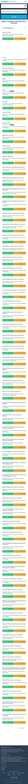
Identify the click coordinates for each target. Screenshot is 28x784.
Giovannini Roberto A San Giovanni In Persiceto (14, 624)
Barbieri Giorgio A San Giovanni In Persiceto (13, 487)
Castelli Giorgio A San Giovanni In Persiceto (13, 279)
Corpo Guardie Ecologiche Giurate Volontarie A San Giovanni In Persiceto (13, 567)
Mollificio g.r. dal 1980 (7, 135)
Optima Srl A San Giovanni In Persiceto (11, 691)
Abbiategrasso (14, 758)
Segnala (2, 770)
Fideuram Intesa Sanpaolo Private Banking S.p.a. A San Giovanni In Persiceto (14, 601)
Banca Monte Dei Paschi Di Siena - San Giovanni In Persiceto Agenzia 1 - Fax (14, 475)
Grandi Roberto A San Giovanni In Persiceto (13, 346)
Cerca (14, 17)
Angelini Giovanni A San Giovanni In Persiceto (13, 224)
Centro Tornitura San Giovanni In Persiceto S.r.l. (14, 290)
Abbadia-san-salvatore (17, 757)
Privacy (14, 774)
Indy (3, 89)
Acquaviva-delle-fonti (17, 759)
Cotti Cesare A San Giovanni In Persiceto (12, 578)
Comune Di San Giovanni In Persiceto (11, 555)
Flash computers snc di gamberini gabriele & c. (13, 167)
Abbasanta (22, 758)
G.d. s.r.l (4, 57)
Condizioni (9, 774)
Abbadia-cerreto (4, 757)
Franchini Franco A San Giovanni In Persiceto (13, 213)
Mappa (18, 38)
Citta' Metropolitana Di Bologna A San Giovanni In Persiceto (14, 543)
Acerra (18, 758)
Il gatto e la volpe (6, 32)
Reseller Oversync (20, 772)
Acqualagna (9, 761)
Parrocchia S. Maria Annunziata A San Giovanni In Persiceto (14, 715)
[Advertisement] (14, 48)
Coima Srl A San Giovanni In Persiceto (11, 301)
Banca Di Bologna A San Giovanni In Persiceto (13, 451)
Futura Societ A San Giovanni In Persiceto (12, 613)
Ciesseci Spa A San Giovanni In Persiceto (12, 532)
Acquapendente (4, 761)
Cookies (18, 774)
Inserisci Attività (4, 766)
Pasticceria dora (6, 123)
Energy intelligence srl (7, 156)
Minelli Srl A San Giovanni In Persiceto (11, 680)
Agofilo (4, 78)
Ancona (2, 759)
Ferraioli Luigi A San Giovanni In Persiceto (12, 589)
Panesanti (4, 101)
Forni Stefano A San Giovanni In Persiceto (12, 324)
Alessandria (7, 759)
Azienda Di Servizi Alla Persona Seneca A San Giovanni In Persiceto (13, 427)
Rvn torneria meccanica (8, 68)
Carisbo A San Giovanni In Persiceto (11, 521)
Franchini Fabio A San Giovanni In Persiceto (13, 335)
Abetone (9, 758)
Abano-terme (10, 757)
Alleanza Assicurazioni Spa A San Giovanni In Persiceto (13, 369)
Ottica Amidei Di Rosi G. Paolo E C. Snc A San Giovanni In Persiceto (13, 702)
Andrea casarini (6, 146)
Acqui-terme (14, 761)
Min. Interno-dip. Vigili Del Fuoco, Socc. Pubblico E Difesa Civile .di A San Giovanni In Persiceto (14, 668)
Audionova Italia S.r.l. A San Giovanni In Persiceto (12, 415)
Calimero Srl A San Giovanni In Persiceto (12, 257)
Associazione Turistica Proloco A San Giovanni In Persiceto (14, 403)
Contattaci (3, 768)
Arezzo (22, 761)
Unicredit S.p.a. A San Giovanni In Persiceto (13, 246)
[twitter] (14, 778)
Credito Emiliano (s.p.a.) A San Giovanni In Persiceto (12, 312)
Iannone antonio (6, 112)
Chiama (6, 38)
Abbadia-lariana (4, 758)
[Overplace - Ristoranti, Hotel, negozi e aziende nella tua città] (9, 1)
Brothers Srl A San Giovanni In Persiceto (12, 498)
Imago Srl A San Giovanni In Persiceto (11, 646)
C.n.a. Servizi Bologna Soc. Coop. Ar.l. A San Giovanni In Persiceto (12, 509)
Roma (26, 758)
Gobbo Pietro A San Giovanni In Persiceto (12, 635)
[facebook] (11, 778)
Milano (11, 759)
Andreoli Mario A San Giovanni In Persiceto (12, 380)
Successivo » (22, 728)
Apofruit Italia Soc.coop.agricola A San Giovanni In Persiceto (13, 189)
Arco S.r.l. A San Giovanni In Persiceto (11, 391)
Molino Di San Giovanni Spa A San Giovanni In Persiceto (13, 201)
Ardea (25, 761)
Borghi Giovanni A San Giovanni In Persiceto (13, 177)
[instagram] (16, 778)
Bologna (19, 761)
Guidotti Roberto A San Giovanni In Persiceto (13, 357)
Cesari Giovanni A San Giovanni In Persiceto (13, 235)
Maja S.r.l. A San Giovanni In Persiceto (11, 657)
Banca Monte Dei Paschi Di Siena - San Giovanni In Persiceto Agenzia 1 (14, 463)
